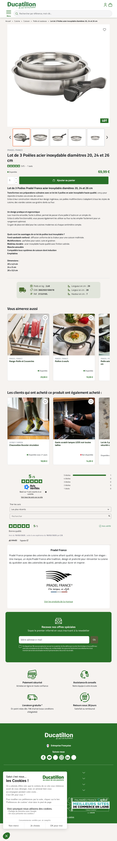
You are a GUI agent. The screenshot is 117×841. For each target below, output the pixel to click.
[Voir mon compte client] (105, 5)
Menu (9, 16)
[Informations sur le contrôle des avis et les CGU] (46, 492)
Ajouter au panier (66, 180)
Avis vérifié (106, 526)
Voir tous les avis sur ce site (32, 497)
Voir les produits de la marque (58, 601)
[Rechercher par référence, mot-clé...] (17, 13)
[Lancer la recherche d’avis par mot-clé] (109, 516)
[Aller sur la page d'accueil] (21, 5)
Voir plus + (13, 655)
